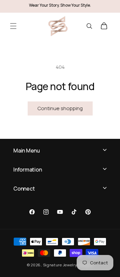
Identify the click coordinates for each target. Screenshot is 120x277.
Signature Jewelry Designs (68, 264)
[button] (13, 26)
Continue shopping (60, 108)
